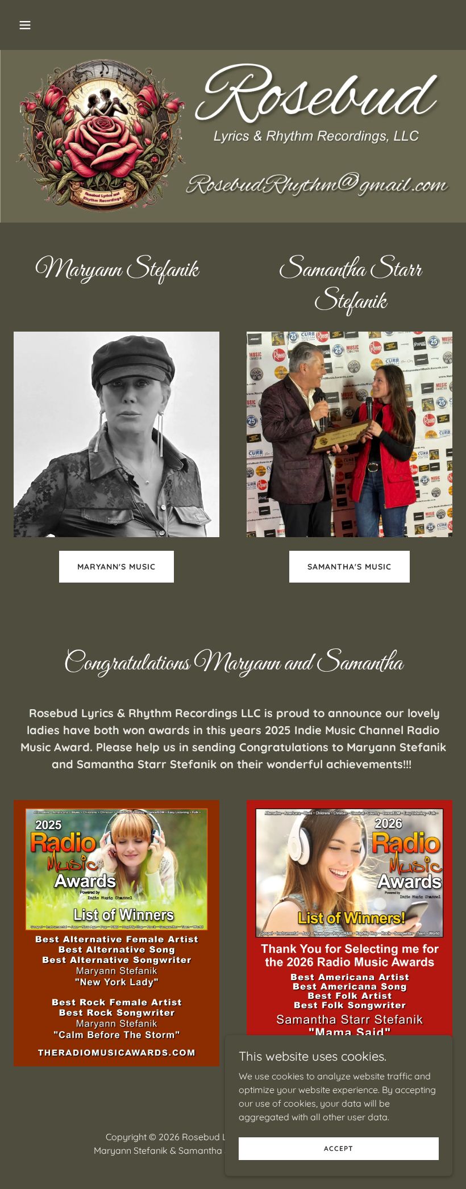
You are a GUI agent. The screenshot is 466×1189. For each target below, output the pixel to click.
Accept (338, 1148)
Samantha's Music (349, 567)
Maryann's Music (116, 567)
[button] (64, 25)
